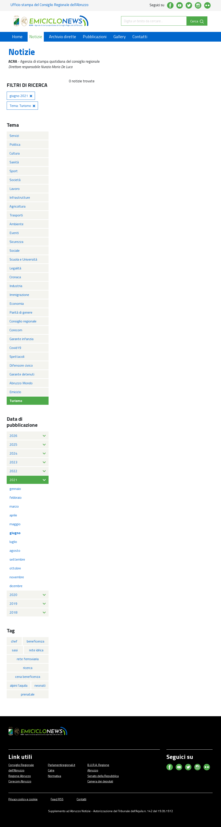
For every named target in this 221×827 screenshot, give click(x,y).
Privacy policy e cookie (23, 799)
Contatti (140, 36)
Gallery (120, 36)
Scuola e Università (23, 259)
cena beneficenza (27, 676)
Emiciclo (15, 391)
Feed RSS (57, 799)
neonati (40, 685)
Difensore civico (21, 365)
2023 (13, 462)
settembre (17, 559)
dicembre (15, 585)
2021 (13, 479)
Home (17, 36)
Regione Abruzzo (19, 776)
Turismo (15, 400)
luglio (13, 541)
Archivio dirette (62, 36)
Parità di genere (20, 312)
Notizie (35, 36)
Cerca (194, 21)
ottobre (15, 568)
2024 (13, 453)
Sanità (14, 162)
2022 (13, 471)
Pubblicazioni (95, 36)
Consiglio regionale (22, 321)
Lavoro (14, 188)
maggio (15, 524)
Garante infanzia (21, 338)
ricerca (27, 667)
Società (15, 179)
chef (14, 641)
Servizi (14, 135)
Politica (14, 144)
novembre (16, 577)
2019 (13, 603)
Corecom (15, 330)
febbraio (15, 497)
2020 (13, 594)
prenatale (28, 694)
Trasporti (16, 215)
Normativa (54, 776)
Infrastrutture (19, 197)
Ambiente (16, 224)
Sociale (14, 250)
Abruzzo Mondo (21, 383)
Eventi (14, 232)
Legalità (15, 268)
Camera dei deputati (100, 781)
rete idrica (36, 650)
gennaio (15, 488)
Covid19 (15, 347)
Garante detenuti (21, 374)
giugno (15, 532)
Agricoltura (17, 206)
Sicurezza (16, 241)
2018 (13, 612)
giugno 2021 (18, 95)
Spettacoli (16, 356)
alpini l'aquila (18, 685)
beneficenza (35, 641)
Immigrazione (19, 294)
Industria (15, 285)
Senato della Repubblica (103, 776)
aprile (13, 515)
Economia (16, 303)
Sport (13, 171)
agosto (14, 550)
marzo (14, 506)
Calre (51, 770)
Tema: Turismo (20, 105)
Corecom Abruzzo (19, 781)
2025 (13, 444)
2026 (13, 435)
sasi (15, 650)
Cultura (14, 153)
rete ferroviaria (28, 658)
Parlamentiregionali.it (61, 765)
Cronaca (15, 277)
